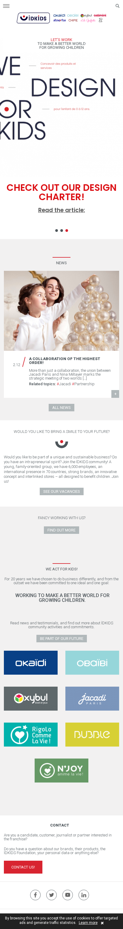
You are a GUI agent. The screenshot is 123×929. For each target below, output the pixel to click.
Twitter (51, 895)
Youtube (67, 895)
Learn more (88, 923)
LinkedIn (84, 895)
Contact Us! (23, 867)
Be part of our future (61, 638)
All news (61, 407)
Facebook (35, 895)
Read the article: (61, 210)
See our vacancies (61, 491)
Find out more (61, 530)
